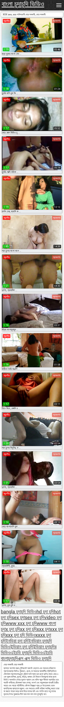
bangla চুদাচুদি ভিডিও (19, 611)
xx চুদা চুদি (28, 629)
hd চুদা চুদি (45, 611)
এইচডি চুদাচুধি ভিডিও (26, 652)
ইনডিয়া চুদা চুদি (17, 641)
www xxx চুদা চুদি (21, 623)
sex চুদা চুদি (34, 617)
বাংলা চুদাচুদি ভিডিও (23, 4)
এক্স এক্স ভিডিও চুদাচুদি (34, 658)
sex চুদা (18, 617)
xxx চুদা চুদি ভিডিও (20, 635)
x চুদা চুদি (13, 629)
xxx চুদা (43, 629)
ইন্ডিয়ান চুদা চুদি (21, 647)
